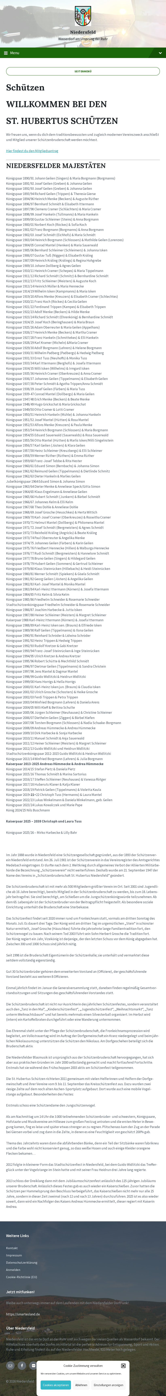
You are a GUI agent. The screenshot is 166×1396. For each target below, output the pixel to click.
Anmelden (13, 1270)
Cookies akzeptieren (56, 1385)
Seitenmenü (83, 71)
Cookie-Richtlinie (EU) (21, 1277)
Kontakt (12, 1248)
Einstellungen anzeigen (108, 1385)
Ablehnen (81, 1385)
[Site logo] (83, 25)
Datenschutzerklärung (21, 1262)
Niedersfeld (83, 32)
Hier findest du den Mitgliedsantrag (32, 151)
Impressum (14, 1255)
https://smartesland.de (23, 1314)
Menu (14, 52)
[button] (123, 1366)
